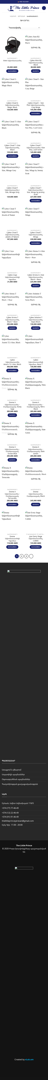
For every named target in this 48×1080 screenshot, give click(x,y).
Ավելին (36, 71)
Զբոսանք (21, 16)
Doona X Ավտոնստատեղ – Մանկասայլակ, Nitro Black (36, 405)
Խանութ (13, 16)
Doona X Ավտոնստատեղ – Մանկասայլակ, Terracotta (12, 495)
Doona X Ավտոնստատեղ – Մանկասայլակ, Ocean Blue (12, 450)
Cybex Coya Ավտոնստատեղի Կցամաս (12, 277)
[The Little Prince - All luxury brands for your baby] (23, 8)
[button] (3, 8)
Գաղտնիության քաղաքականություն (20, 784)
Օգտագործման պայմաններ (16, 779)
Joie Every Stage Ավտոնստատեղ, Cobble (36, 538)
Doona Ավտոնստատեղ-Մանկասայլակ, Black (36, 494)
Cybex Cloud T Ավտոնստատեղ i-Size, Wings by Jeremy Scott (35, 191)
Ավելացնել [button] (12, 71)
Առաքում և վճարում (11, 769)
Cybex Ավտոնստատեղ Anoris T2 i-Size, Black (12, 362)
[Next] (31, 556)
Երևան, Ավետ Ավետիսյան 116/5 (18, 803)
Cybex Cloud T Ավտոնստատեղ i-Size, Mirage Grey (12, 190)
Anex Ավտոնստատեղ (12, 60)
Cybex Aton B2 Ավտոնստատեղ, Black (36, 62)
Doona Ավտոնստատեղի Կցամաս (12, 538)
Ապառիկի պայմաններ (13, 774)
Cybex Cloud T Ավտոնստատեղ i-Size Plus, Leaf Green (36, 147)
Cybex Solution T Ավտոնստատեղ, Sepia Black (36, 319)
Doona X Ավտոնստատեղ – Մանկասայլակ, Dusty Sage (12, 405)
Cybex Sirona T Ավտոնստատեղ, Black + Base (12, 319)
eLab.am (29, 1059)
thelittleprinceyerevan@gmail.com (18, 821)
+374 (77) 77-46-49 (10, 808)
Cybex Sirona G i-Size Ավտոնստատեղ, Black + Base (35, 277)
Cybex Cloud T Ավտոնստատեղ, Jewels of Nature (12, 234)
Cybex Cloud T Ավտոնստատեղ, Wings (36, 234)
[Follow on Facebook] (20, 860)
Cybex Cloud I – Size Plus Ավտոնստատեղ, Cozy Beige (36, 105)
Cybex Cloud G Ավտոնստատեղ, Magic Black (12, 105)
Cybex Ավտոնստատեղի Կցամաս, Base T (35, 362)
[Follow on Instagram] (28, 860)
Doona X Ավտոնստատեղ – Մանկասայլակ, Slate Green (36, 450)
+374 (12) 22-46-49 (10, 812)
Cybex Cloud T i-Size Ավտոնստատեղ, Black (12, 147)
